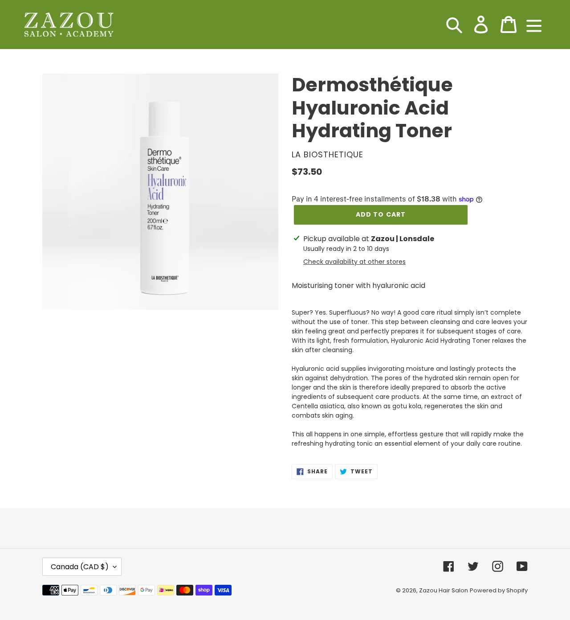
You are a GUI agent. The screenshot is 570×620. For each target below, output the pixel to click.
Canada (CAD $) (80, 567)
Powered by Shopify (499, 590)
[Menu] (534, 24)
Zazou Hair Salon (443, 590)
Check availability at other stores (354, 261)
